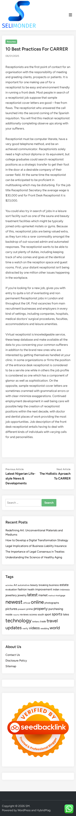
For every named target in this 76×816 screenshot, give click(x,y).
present (22, 609)
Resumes (11, 41)
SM (27, 806)
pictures (11, 609)
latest (32, 594)
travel (52, 620)
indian (56, 589)
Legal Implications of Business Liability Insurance (36, 546)
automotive (24, 585)
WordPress (24, 810)
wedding (44, 628)
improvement (43, 589)
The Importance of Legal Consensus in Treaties (34, 551)
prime (29, 609)
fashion (22, 589)
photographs (52, 602)
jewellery (11, 595)
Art (15, 585)
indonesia (65, 589)
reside (8, 614)
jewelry (22, 595)
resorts (16, 615)
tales (66, 614)
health (31, 589)
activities (9, 585)
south (41, 614)
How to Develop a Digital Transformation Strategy (36, 540)
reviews (24, 614)
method (51, 595)
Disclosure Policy (16, 660)
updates (13, 627)
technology (18, 620)
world (55, 627)
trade (43, 621)
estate (64, 585)
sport (48, 614)
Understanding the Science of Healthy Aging (33, 557)
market (43, 595)
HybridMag (43, 810)
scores (33, 614)
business (54, 585)
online (37, 602)
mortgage (60, 595)
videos (34, 628)
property (41, 608)
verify (25, 628)
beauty (34, 585)
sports (57, 614)
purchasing (55, 609)
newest (13, 602)
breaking (43, 585)
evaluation (11, 589)
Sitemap (10, 666)
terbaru (35, 621)
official (26, 603)
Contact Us (12, 655)
